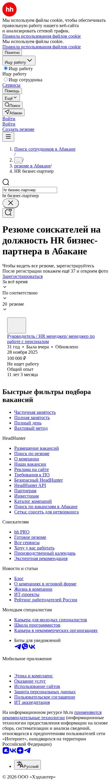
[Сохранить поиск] (8, 213)
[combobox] (29, 190)
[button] (8, 118)
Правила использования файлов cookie (41, 46)
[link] (12, 105)
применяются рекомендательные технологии (52, 715)
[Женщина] (16, 325)
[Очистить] (10, 203)
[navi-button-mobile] (8, 137)
